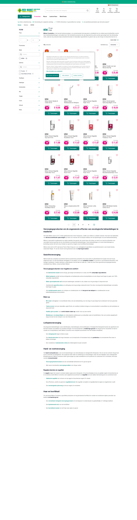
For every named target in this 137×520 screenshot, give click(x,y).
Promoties (37, 16)
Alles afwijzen (65, 75)
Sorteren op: (104, 44)
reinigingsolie (52, 334)
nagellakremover (70, 382)
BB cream (49, 301)
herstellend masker (54, 408)
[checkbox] (20, 58)
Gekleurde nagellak (51, 378)
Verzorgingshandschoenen (54, 361)
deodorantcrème (53, 337)
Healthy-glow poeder (52, 311)
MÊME (24, 58)
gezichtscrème (58, 285)
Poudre (24, 71)
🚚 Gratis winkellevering (68, 2)
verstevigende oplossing (55, 385)
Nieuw (45, 16)
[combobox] (114, 45)
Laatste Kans (53, 16)
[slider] (20, 36)
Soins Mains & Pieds (27, 73)
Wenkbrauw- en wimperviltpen (54, 315)
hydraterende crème (62, 343)
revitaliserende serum (54, 290)
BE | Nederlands (114, 5)
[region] (69, 66)
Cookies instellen (77, 75)
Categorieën (26, 16)
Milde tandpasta (50, 276)
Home (19, 25)
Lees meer (113, 40)
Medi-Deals (63, 16)
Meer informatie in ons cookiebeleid (54, 71)
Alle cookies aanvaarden (52, 75)
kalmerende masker (54, 272)
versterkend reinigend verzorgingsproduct (60, 401)
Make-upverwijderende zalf (54, 281)
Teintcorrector (50, 306)
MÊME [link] (32, 25)
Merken (26, 25)
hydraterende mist (53, 404)
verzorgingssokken (65, 365)
